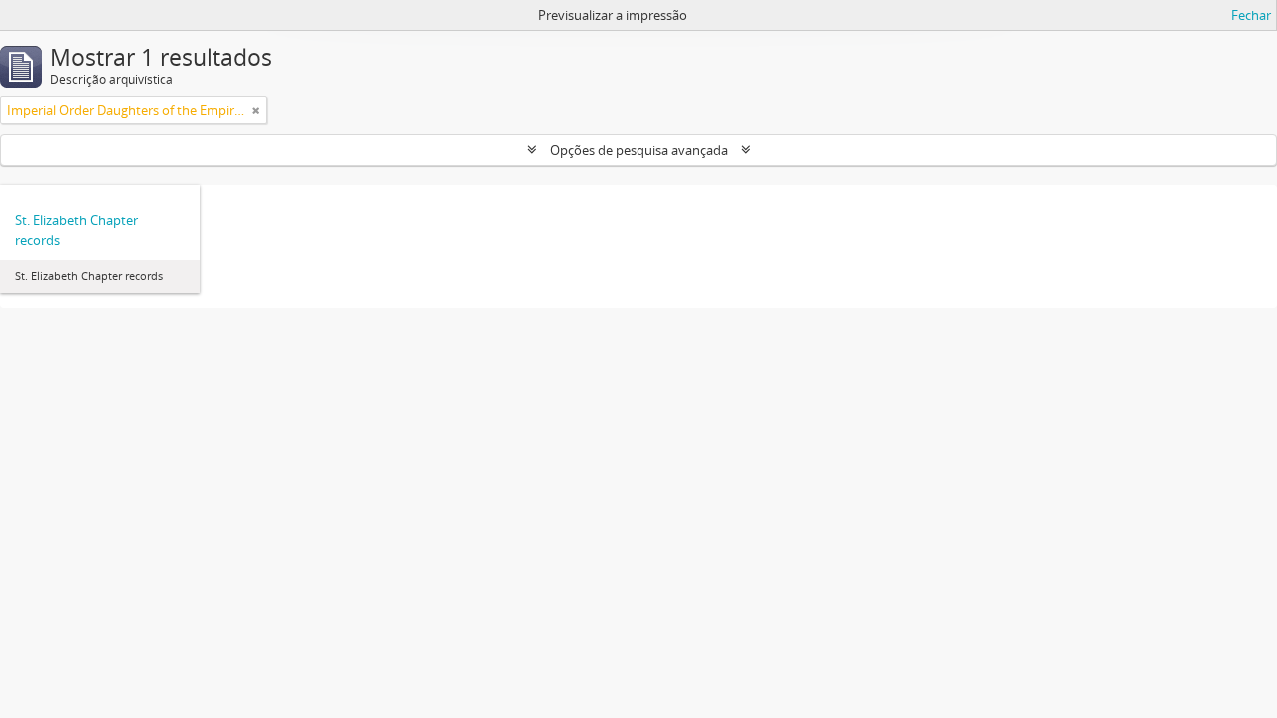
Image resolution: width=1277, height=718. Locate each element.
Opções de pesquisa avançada (639, 150)
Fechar (1251, 15)
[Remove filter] (256, 110)
